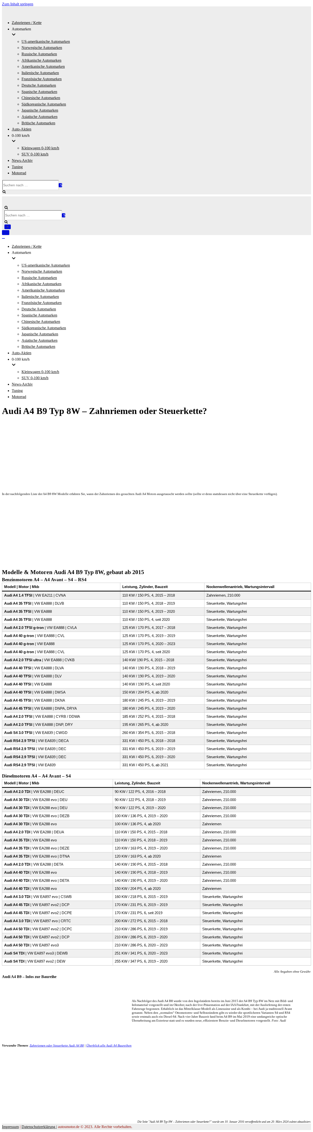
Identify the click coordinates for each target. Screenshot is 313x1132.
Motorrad (19, 173)
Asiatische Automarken (39, 117)
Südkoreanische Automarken (44, 104)
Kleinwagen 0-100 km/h (40, 148)
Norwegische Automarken (42, 48)
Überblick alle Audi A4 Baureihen (109, 1045)
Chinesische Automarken (41, 98)
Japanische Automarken (40, 110)
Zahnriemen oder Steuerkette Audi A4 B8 (57, 1045)
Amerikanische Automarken (43, 66)
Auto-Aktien (21, 129)
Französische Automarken (42, 79)
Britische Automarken (38, 123)
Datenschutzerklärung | (39, 1127)
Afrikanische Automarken (41, 60)
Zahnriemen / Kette (27, 23)
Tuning (17, 167)
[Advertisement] (148, 454)
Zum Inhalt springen (17, 4)
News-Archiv (22, 160)
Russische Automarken (39, 54)
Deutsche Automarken (39, 85)
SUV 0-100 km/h (35, 154)
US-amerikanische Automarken (46, 41)
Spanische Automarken (39, 92)
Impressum (10, 1127)
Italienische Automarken (40, 73)
